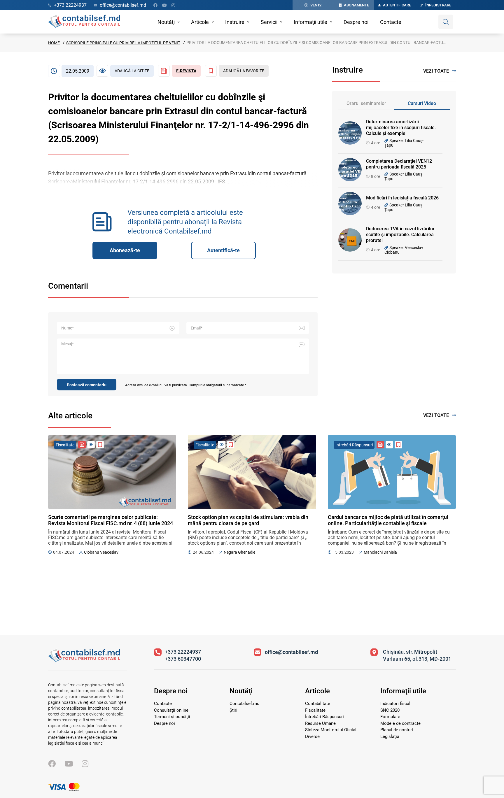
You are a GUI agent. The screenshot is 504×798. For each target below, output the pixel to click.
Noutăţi (166, 22)
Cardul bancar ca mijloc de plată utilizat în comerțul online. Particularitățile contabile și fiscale (388, 520)
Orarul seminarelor (366, 103)
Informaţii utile (310, 22)
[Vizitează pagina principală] (84, 21)
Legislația (389, 736)
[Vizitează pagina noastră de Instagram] (173, 5)
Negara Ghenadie (239, 552)
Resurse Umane (320, 723)
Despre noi (356, 22)
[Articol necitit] (91, 444)
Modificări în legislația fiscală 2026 (402, 198)
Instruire (234, 22)
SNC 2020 (390, 710)
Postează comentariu (86, 385)
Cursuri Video (422, 103)
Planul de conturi (396, 729)
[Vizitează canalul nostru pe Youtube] (164, 5)
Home (54, 43)
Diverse (312, 736)
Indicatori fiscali (396, 703)
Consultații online (171, 710)
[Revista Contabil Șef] (82, 444)
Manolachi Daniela (380, 552)
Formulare (390, 716)
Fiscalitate (315, 710)
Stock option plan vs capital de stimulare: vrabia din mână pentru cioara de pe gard (248, 520)
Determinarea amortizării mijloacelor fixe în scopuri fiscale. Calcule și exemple (401, 127)
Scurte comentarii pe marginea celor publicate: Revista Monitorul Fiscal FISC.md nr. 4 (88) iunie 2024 (110, 520)
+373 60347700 (183, 659)
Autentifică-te (223, 250)
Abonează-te (125, 250)
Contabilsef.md (244, 703)
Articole (200, 22)
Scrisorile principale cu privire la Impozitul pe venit (123, 43)
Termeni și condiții (172, 716)
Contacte (390, 22)
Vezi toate (436, 71)
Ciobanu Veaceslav (101, 552)
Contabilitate (317, 703)
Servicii (269, 22)
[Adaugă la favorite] (100, 444)
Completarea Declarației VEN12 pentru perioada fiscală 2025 (399, 164)
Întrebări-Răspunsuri (324, 716)
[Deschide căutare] (445, 22)
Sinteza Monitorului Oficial (330, 729)
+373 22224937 (183, 652)
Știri (233, 710)
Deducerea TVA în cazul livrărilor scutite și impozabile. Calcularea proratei (400, 234)
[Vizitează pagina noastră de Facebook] (155, 5)
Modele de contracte (400, 723)
